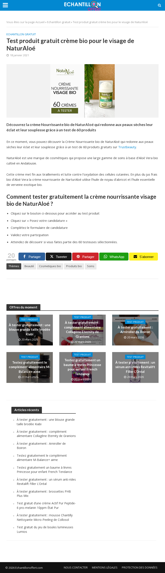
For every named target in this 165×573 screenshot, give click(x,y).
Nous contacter (76, 567)
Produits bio (74, 266)
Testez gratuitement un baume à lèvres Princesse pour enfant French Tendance (82, 367)
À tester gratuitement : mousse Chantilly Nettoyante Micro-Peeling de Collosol (45, 517)
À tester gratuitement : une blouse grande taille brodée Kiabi (29, 329)
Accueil (39, 22)
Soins (90, 266)
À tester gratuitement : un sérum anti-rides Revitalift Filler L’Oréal (135, 366)
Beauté (29, 266)
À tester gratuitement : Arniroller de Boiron (135, 329)
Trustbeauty (127, 147)
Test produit (29, 319)
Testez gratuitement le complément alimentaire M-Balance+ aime (29, 366)
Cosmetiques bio (50, 266)
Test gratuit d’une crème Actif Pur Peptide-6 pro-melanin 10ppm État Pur (46, 505)
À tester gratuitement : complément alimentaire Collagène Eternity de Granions (82, 329)
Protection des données (139, 567)
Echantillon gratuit (58, 22)
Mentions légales (105, 567)
